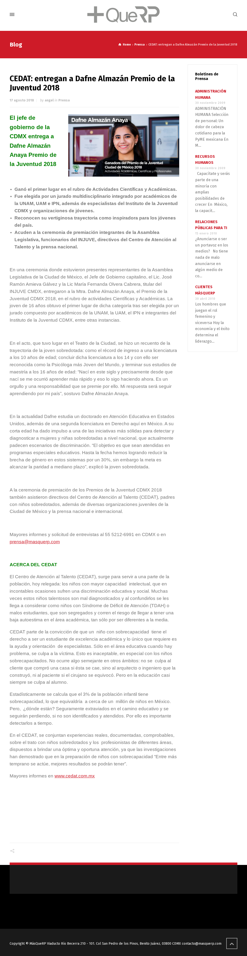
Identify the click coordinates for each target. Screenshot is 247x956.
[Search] (234, 14)
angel (49, 100)
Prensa (64, 100)
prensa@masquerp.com (35, 541)
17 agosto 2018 (22, 100)
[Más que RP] (123, 14)
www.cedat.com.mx (75, 775)
